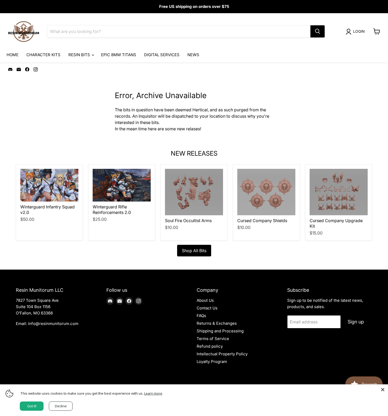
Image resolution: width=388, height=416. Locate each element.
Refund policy (210, 346)
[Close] (382, 389)
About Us (205, 300)
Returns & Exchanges (217, 323)
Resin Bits (79, 54)
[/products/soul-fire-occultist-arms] (194, 192)
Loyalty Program (212, 361)
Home (12, 54)
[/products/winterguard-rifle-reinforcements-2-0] (122, 185)
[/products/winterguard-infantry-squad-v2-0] (49, 185)
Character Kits (43, 54)
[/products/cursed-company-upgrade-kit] (339, 192)
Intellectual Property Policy (222, 353)
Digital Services (161, 54)
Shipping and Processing (220, 330)
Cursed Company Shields (262, 220)
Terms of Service (213, 338)
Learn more (153, 393)
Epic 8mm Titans (118, 54)
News (193, 54)
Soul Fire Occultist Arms (188, 220)
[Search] (317, 31)
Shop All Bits (194, 250)
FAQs (201, 315)
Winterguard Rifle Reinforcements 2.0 (112, 209)
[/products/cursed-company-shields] (266, 192)
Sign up (356, 321)
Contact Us (207, 307)
